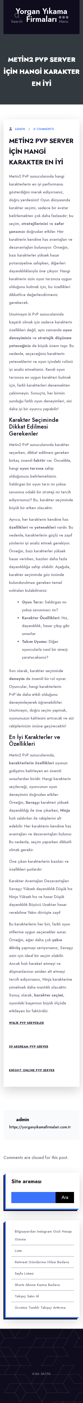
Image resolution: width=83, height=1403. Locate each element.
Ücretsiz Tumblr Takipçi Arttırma (40, 1307)
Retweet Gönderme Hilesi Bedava (42, 1262)
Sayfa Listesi (24, 1273)
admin (20, 129)
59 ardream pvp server (28, 1047)
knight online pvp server (31, 1070)
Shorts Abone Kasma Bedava (37, 1284)
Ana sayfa (41, 1373)
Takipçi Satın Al (27, 1296)
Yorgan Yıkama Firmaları (41, 15)
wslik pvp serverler (26, 1023)
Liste (18, 1250)
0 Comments (43, 129)
